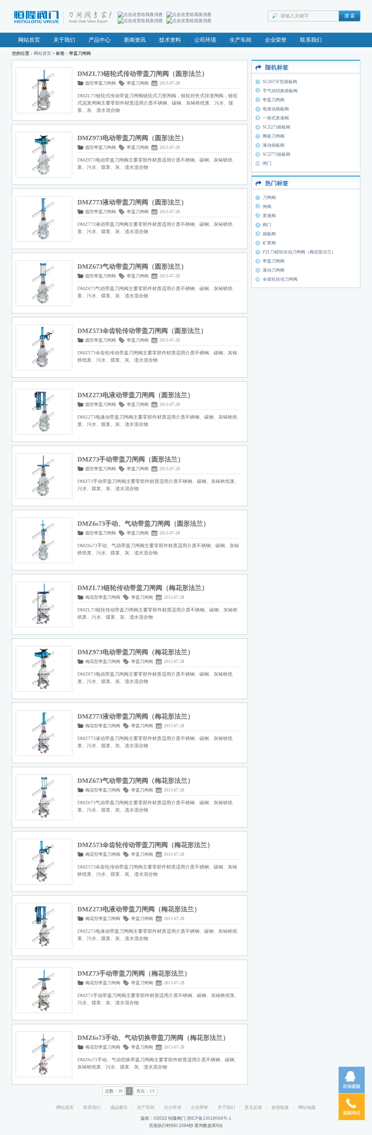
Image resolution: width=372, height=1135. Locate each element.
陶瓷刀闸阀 (273, 136)
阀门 (267, 224)
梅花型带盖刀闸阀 (102, 597)
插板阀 (269, 233)
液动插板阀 (273, 145)
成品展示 (119, 1107)
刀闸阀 (269, 197)
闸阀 (267, 206)
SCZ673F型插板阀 (280, 81)
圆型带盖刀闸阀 (100, 83)
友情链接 (280, 1107)
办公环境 (172, 1107)
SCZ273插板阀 (276, 127)
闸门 (267, 163)
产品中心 (99, 40)
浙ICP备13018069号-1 (209, 1118)
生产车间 (240, 40)
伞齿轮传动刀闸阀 (280, 279)
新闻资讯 (135, 40)
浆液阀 (269, 215)
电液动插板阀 (276, 108)
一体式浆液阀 (276, 118)
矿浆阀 (269, 242)
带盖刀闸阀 (138, 83)
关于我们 (64, 40)
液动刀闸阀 (273, 270)
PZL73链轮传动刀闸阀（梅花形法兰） (299, 252)
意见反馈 (253, 1107)
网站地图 (307, 1107)
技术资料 (170, 40)
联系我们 (311, 40)
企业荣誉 (276, 40)
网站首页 (29, 40)
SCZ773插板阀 (276, 154)
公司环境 (205, 40)
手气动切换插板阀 (280, 90)
